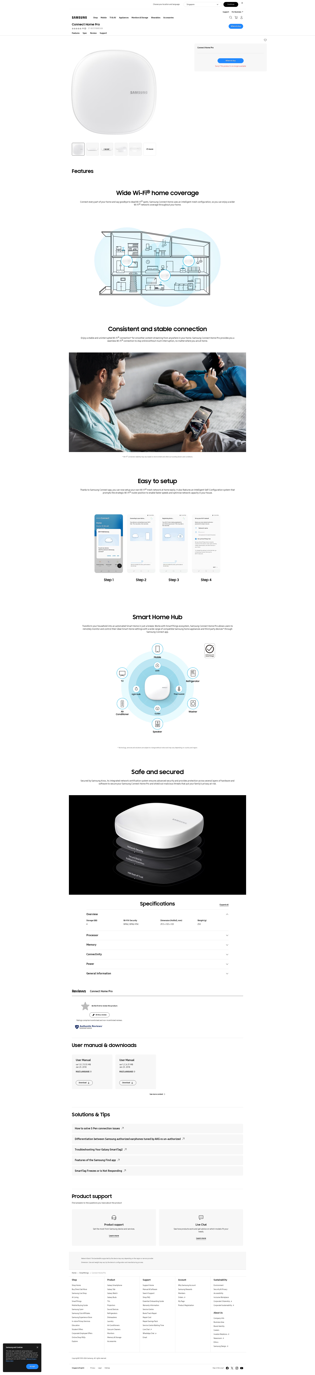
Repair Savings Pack (150, 1321)
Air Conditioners (113, 1325)
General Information (98, 973)
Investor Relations (221, 1334)
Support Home (148, 1285)
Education (76, 1325)
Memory (91, 944)
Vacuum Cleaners (113, 1329)
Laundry (110, 1321)
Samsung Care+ (78, 1309)
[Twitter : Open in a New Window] (232, 1368)
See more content (156, 1094)
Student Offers (77, 1329)
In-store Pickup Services (81, 1321)
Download (83, 1083)
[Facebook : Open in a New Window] (227, 1368)
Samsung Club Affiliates (81, 1313)
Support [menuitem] (226, 12)
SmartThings (76, 1301)
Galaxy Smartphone (114, 1285)
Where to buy (236, 26)
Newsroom (218, 1338)
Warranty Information (151, 1305)
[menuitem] (95, 18)
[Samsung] (79, 17)
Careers (216, 1330)
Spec (85, 33)
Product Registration (186, 1305)
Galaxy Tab (111, 1289)
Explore (75, 1341)
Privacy (92, 1368)
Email (145, 1337)
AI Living (75, 1297)
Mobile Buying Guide (80, 1305)
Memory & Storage (114, 1337)
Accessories (111, 1341)
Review (93, 33)
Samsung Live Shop (79, 1293)
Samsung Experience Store (82, 1317)
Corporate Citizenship (222, 1301)
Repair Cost (147, 1317)
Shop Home (76, 1285)
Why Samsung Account (187, 1285)
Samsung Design (220, 1346)
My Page (181, 1301)
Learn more (114, 1236)
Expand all (224, 905)
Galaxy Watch (112, 1293)
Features (75, 33)
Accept (32, 1366)
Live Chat (146, 1329)
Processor (92, 935)
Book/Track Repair (150, 1313)
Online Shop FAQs (78, 1337)
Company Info (219, 1318)
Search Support (148, 1293)
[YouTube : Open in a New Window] (241, 1368)
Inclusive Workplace (221, 1297)
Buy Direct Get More (79, 1289)
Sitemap (107, 1368)
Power (90, 963)
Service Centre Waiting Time (153, 1325)
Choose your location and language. (166, 4)
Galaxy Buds (112, 1297)
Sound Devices (112, 1309)
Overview (92, 914)
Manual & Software (150, 1289)
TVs (108, 1301)
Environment (218, 1285)
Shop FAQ (146, 1297)
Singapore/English (78, 1368)
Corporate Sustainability (223, 1305)
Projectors (111, 1305)
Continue (230, 4)
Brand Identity (219, 1326)
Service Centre (148, 1309)
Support (103, 33)
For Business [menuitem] (236, 12)
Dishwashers (112, 1317)
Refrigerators (112, 1313)
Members (181, 1293)
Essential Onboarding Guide (153, 1301)
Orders (181, 1297)
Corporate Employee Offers (82, 1333)
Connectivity (94, 954)
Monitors (110, 1333)
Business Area (219, 1322)
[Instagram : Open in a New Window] (236, 1368)
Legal (100, 1368)
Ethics (216, 1342)
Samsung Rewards (185, 1289)
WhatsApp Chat (149, 1333)
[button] (265, 40)
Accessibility (218, 1293)
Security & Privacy (220, 1289)
